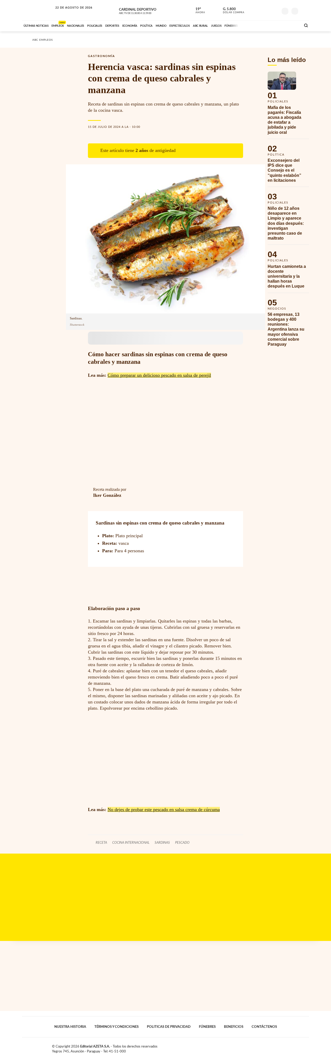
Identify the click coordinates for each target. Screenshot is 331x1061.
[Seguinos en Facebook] (251, 10)
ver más (197, 10)
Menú (304, 10)
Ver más (288, 105)
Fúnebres (207, 1026)
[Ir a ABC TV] (255, 25)
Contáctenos (264, 1026)
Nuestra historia (70, 1026)
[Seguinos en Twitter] (259, 10)
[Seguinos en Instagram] (274, 10)
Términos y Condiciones (116, 1026)
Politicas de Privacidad (169, 1026)
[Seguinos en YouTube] (267, 10)
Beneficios (233, 1026)
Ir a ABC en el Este (69, 12)
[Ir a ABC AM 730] (269, 25)
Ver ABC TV (145, 10)
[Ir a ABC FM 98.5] (290, 25)
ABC (38, 10)
